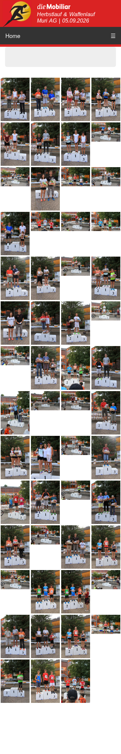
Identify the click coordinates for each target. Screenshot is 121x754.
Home (12, 35)
